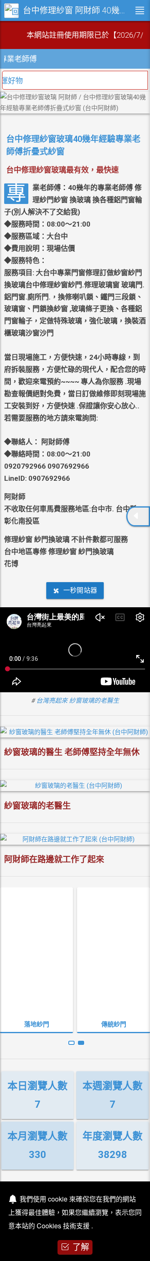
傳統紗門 (36, 1024)
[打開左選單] (139, 10)
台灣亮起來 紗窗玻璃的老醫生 (77, 700)
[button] (71, 1042)
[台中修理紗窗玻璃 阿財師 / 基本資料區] (138, 516)
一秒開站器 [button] (80, 590)
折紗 (114, 1024)
